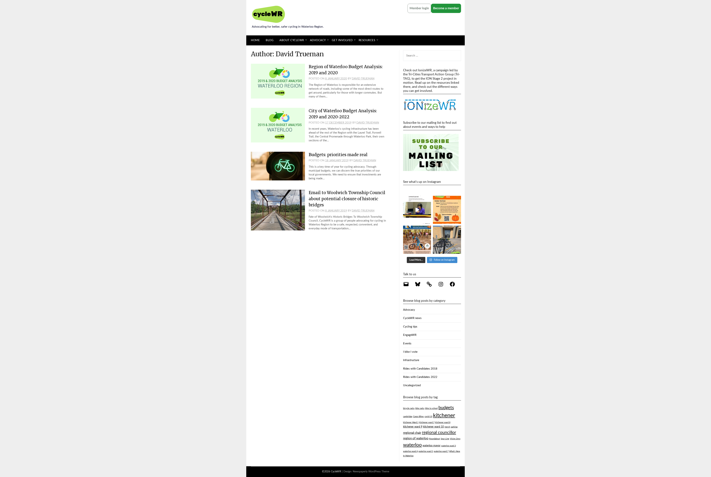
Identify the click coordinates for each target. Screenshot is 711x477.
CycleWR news (412, 318)
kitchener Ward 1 (410, 422)
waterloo (412, 445)
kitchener (444, 415)
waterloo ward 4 (410, 451)
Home (255, 40)
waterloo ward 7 (441, 451)
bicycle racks (409, 408)
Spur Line (445, 439)
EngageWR (409, 335)
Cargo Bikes (418, 416)
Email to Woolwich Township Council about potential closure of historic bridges (347, 198)
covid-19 (428, 416)
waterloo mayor (431, 445)
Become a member (446, 8)
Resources (367, 40)
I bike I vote (410, 351)
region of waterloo (415, 438)
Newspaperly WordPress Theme (371, 471)
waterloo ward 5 (425, 451)
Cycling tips (410, 326)
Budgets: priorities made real (338, 154)
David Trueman (363, 78)
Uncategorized (412, 385)
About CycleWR (291, 40)
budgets (446, 407)
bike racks (419, 408)
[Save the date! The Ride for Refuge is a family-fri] (417, 240)
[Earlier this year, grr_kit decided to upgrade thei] (447, 240)
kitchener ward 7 (426, 422)
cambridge (407, 416)
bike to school (431, 408)
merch (447, 427)
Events (407, 343)
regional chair (412, 432)
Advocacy (318, 40)
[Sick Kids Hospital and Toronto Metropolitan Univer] (417, 210)
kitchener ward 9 (412, 427)
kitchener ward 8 (442, 422)
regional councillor (439, 433)
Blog (269, 40)
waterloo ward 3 (448, 446)
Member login (419, 8)
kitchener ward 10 (433, 427)
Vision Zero (455, 439)
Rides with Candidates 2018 (420, 368)
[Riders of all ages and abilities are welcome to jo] (447, 210)
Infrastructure (411, 360)
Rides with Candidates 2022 (420, 377)
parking (454, 427)
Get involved (342, 40)
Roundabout (434, 439)
